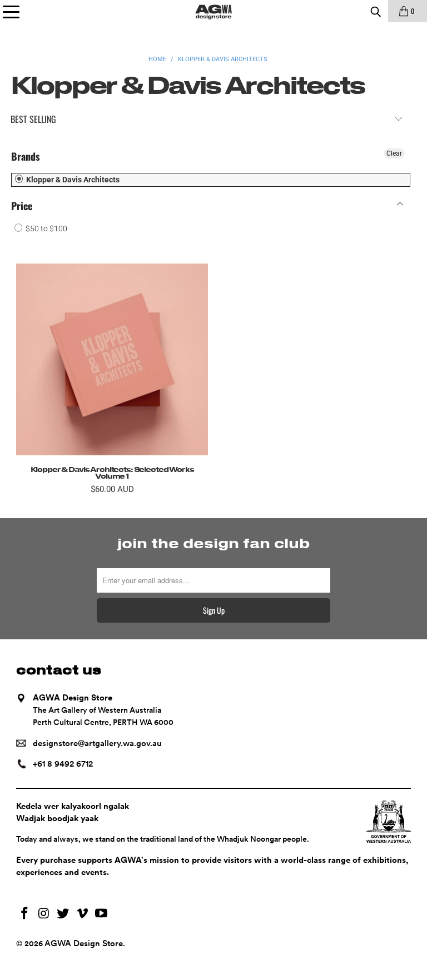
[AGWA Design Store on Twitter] (63, 914)
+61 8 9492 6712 (63, 764)
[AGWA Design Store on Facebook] (24, 914)
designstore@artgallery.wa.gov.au (97, 743)
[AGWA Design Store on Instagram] (44, 914)
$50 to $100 (45, 228)
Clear (394, 153)
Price (21, 205)
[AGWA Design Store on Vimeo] (82, 914)
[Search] (375, 11)
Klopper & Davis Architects (72, 179)
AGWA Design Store (83, 943)
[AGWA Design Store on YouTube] (101, 914)
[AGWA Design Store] (213, 11)
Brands (25, 156)
